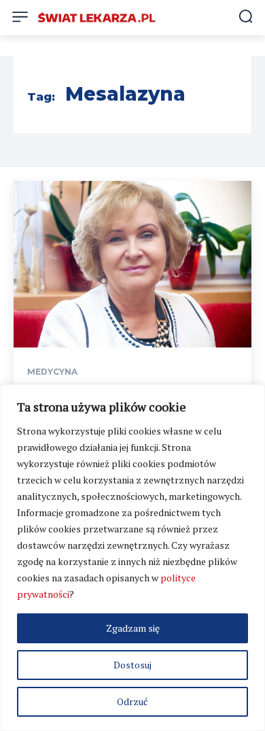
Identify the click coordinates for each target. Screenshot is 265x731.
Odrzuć (132, 701)
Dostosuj (132, 664)
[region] (132, 557)
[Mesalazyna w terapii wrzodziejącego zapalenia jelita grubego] (132, 264)
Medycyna (52, 372)
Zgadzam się (133, 628)
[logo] (96, 18)
